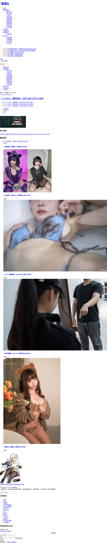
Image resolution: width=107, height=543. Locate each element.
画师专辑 (9, 37)
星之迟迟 (6, 510)
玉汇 (4, 512)
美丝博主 (9, 16)
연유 (12, 134)
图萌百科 (6, 32)
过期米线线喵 (7, 504)
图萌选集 (9, 22)
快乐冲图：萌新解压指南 (15, 54)
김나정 (47, 134)
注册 (6, 60)
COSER (5, 29)
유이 (9, 134)
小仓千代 (6, 517)
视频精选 (9, 23)
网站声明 (8, 484)
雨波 (4, 501)
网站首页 (6, 67)
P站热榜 (9, 43)
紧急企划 (9, 25)
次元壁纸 (9, 41)
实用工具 (9, 34)
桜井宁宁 (6, 508)
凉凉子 (5, 513)
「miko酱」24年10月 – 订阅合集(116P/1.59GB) (17, 195)
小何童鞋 (6, 522)
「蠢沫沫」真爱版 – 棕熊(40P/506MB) (14, 447)
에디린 (18, 134)
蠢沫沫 (5, 515)
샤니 (36, 134)
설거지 (33, 134)
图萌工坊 (9, 11)
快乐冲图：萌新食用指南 (15, 56)
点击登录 (2, 64)
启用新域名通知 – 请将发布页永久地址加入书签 (22, 49)
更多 (1, 59)
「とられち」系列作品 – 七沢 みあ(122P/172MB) (22, 98)
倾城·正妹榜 (20, 484)
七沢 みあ (8, 94)
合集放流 (6, 30)
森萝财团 (9, 20)
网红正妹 (9, 13)
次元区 (5, 36)
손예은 (29, 134)
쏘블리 (25, 134)
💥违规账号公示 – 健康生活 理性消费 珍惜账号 (22, 50)
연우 (14, 134)
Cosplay (9, 15)
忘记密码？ (13, 542)
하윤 (1, 134)
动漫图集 (9, 39)
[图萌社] (4, 3)
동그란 (43, 134)
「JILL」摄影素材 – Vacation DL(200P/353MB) (17, 274)
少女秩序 (9, 27)
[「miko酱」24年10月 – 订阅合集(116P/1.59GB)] (27, 192)
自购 (4, 499)
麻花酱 (5, 519)
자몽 (6, 134)
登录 (3, 60)
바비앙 (39, 134)
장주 (4, 134)
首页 (4, 8)
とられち (2, 94)
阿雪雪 (5, 503)
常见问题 (14, 484)
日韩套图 (9, 18)
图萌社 (15, 487)
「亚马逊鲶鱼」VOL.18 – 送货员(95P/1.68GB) (16, 353)
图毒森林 (6, 10)
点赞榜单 (2, 484)
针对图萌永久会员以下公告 (16, 52)
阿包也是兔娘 (7, 520)
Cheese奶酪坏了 (8, 506)
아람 (21, 134)
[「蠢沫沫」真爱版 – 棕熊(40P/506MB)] (31, 443)
